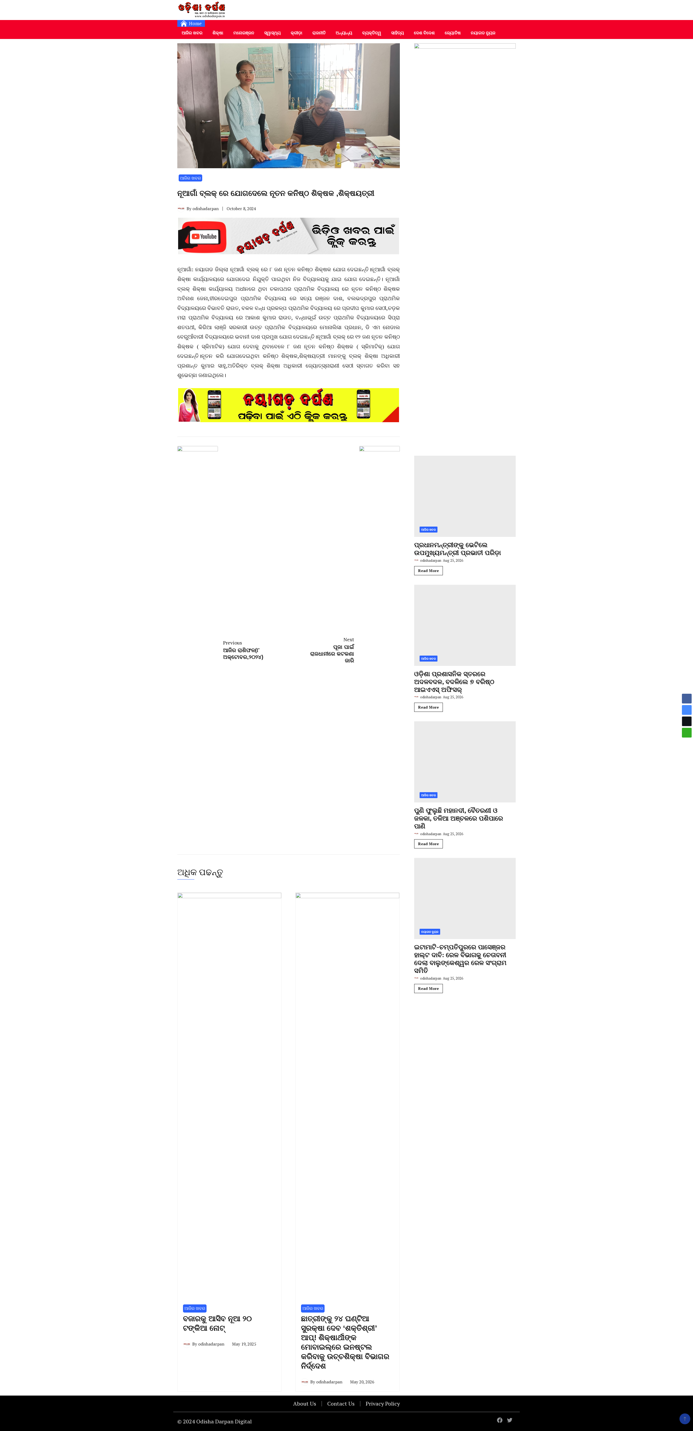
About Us (304, 1403)
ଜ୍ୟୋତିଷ (453, 33)
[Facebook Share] (687, 698)
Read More (428, 570)
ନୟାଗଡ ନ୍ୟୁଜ (483, 33)
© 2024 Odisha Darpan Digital (214, 1421)
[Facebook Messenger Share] (687, 710)
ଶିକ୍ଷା (218, 33)
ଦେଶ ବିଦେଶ (424, 33)
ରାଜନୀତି (319, 33)
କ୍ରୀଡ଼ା (296, 33)
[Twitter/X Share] (687, 721)
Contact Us (341, 1403)
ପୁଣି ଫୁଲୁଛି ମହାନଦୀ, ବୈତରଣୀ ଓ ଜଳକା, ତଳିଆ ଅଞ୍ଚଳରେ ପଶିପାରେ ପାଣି (458, 818)
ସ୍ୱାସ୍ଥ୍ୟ (272, 33)
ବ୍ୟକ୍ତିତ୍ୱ (371, 33)
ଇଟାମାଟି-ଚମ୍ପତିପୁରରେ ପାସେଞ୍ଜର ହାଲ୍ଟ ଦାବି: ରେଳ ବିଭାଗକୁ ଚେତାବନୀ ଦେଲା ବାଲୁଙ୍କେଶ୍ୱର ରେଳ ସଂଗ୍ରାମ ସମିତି (460, 959)
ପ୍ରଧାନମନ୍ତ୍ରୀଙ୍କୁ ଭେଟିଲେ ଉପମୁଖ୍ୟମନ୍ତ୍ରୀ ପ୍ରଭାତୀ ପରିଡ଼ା (457, 548)
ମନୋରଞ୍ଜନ (243, 33)
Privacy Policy (383, 1403)
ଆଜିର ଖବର (192, 33)
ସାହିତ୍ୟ (397, 33)
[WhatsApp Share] (687, 733)
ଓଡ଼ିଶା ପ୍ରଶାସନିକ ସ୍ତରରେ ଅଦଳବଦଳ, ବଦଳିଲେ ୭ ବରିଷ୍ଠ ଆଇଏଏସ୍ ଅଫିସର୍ (454, 681)
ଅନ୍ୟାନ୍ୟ (344, 33)
